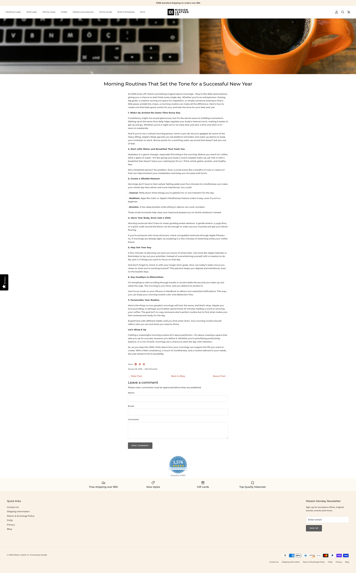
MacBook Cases (13, 12)
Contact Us (13, 507)
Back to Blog (178, 376)
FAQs (10, 520)
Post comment (140, 445)
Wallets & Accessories (83, 12)
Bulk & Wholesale (126, 12)
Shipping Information (18, 511)
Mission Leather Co (21, 555)
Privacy (11, 524)
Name (131, 392)
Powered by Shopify (38, 555)
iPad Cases (31, 12)
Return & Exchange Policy (20, 516)
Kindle (64, 12)
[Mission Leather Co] (178, 12)
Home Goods (105, 12)
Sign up (314, 528)
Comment (133, 419)
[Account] (336, 12)
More (142, 12)
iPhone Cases (48, 12)
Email (131, 406)
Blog (9, 529)
